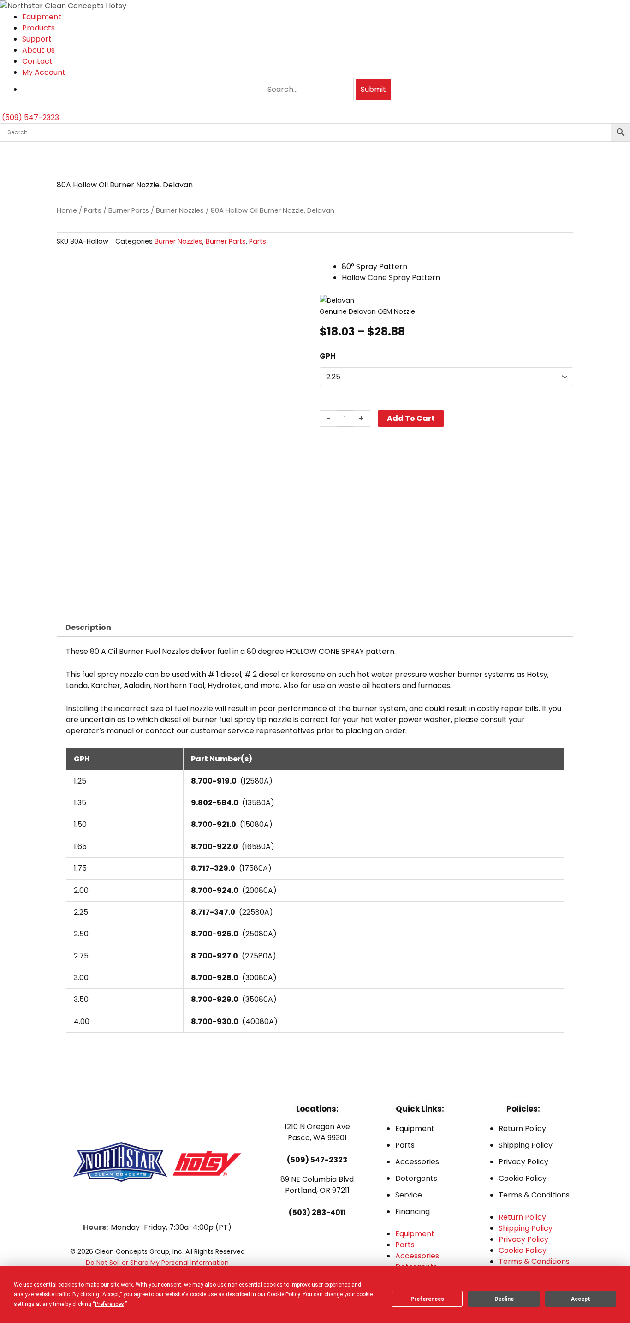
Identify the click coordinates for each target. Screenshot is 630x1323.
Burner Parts (128, 210)
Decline (504, 1299)
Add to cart (411, 418)
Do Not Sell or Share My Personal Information (157, 1262)
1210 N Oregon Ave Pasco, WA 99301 (317, 1132)
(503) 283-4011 (317, 1212)
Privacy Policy (523, 1161)
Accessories (417, 1161)
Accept (580, 1299)
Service (408, 1195)
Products (38, 28)
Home (67, 210)
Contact (37, 61)
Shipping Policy (526, 1145)
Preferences (427, 1299)
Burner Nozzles (180, 210)
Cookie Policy (523, 1178)
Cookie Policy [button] (283, 1294)
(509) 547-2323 (317, 1160)
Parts (92, 210)
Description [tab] (88, 627)
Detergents (416, 1178)
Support (37, 39)
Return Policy (522, 1128)
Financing (412, 1211)
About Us (38, 50)
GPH (328, 356)
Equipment (41, 17)
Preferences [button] (109, 1304)
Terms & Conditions (534, 1195)
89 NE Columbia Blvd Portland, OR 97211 (317, 1185)
